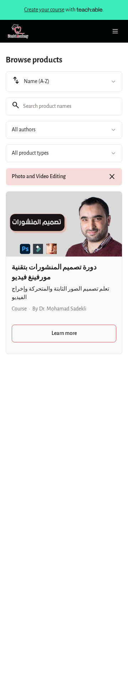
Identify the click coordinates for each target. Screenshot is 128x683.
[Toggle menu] (115, 31)
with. (64, 9)
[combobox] (64, 81)
